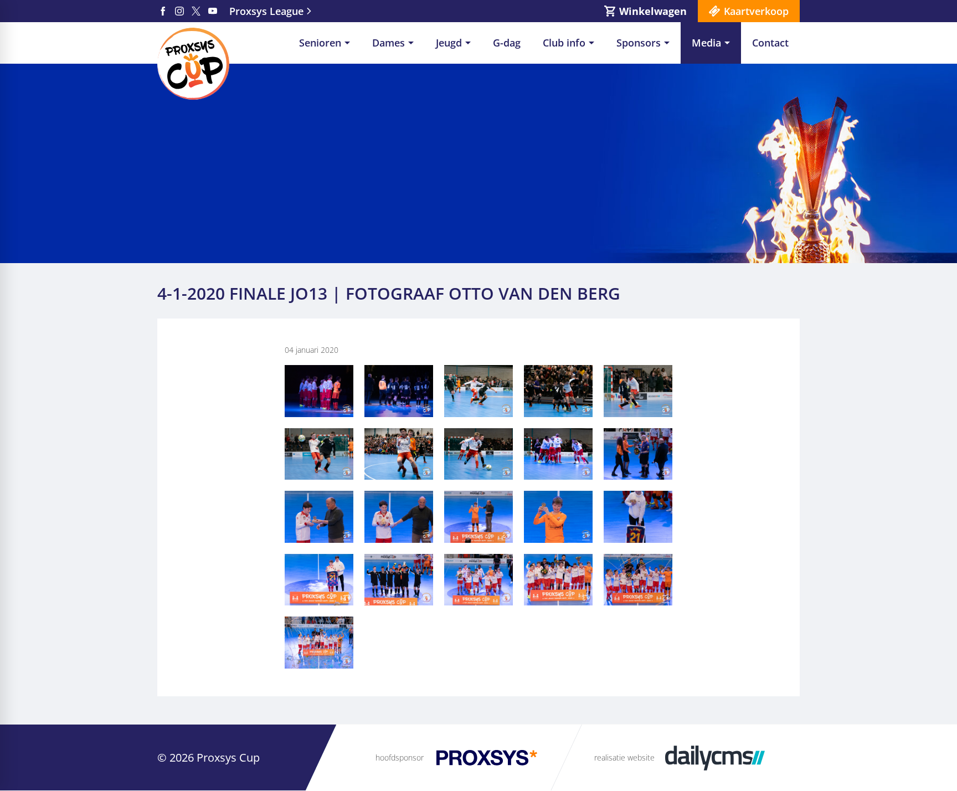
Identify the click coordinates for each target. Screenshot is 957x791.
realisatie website (624, 757)
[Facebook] (162, 11)
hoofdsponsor (399, 757)
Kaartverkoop (756, 11)
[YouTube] (212, 11)
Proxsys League (266, 11)
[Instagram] (179, 11)
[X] (196, 11)
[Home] (193, 64)
